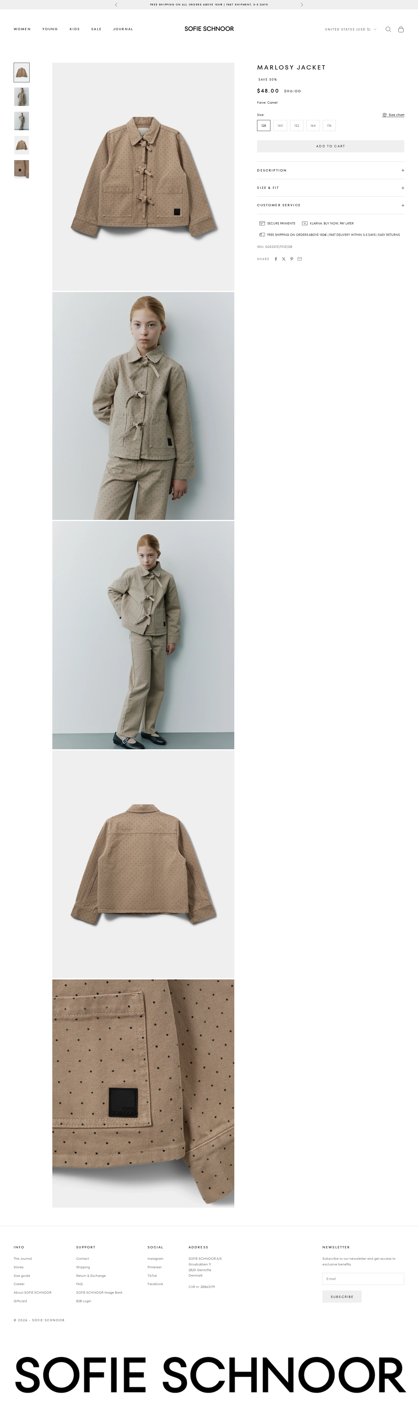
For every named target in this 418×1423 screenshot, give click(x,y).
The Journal (23, 1258)
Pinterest (155, 1267)
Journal (123, 28)
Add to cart (330, 146)
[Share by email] (299, 259)
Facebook (155, 1283)
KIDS (75, 28)
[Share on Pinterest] (291, 259)
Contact (82, 1258)
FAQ (79, 1283)
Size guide (22, 1275)
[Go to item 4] (22, 145)
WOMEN (22, 28)
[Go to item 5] (22, 169)
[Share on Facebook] (276, 259)
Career (19, 1283)
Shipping (83, 1267)
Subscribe (342, 1296)
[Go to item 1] (22, 72)
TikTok (152, 1275)
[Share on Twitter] (284, 259)
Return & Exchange (91, 1275)
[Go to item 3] (22, 121)
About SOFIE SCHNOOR (32, 1292)
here (258, 4)
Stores (19, 1267)
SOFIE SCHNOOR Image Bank (99, 1292)
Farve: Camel (267, 102)
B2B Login (83, 1301)
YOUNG (50, 28)
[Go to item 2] (22, 97)
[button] (393, 115)
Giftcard (20, 1301)
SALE (96, 28)
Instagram (155, 1258)
